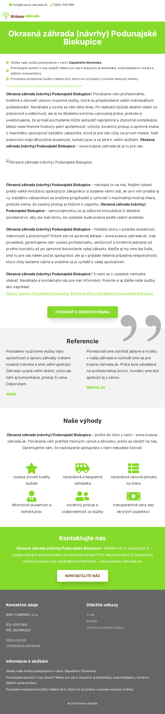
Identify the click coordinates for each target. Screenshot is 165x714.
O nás (91, 615)
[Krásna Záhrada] (20, 15)
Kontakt (92, 621)
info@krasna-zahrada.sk (29, 5)
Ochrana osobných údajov (105, 627)
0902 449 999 (63, 5)
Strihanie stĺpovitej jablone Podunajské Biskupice (111, 293)
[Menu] (158, 15)
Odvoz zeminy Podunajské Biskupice (37, 293)
